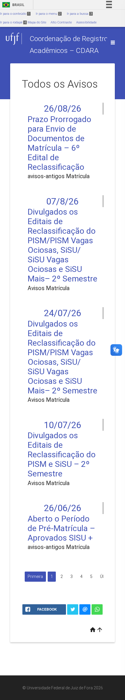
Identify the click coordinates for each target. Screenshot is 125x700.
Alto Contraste (61, 22)
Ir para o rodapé (13, 22)
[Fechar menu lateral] (113, 42)
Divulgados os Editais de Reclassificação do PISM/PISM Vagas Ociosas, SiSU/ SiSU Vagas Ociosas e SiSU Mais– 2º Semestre (62, 245)
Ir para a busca (79, 14)
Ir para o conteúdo (15, 14)
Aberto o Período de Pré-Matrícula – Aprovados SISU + (61, 528)
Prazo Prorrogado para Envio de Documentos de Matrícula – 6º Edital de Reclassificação (59, 143)
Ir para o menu (48, 14)
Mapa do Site (37, 22)
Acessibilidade (86, 22)
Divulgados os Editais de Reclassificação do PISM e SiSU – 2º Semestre (62, 454)
